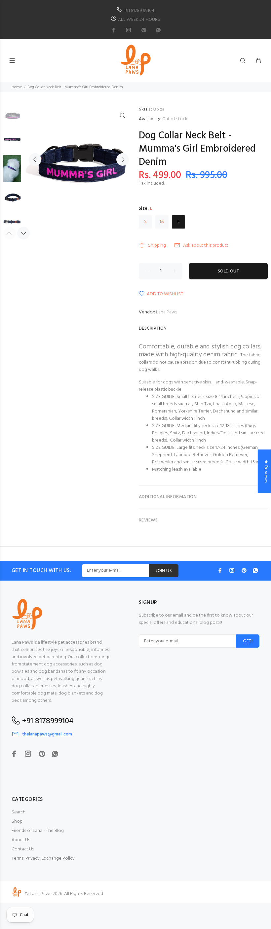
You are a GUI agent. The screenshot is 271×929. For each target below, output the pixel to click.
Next (122, 159)
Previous (35, 159)
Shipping (157, 245)
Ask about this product (205, 245)
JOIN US (164, 571)
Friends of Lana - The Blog (38, 831)
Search (18, 812)
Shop (17, 821)
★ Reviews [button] (266, 471)
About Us (21, 840)
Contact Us (23, 849)
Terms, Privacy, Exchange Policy (43, 858)
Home (17, 87)
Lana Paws (166, 312)
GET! (247, 641)
